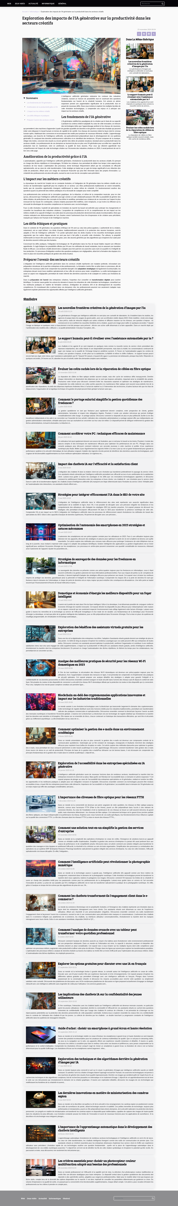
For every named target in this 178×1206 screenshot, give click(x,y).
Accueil (25, 12)
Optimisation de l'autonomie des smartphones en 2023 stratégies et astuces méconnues (101, 526)
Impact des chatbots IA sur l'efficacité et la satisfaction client (98, 464)
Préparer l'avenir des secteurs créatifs (40, 120)
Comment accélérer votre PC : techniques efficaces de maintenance (101, 433)
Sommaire (32, 98)
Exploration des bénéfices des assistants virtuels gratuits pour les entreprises (100, 628)
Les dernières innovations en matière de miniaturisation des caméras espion (103, 1094)
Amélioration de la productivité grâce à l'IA (42, 107)
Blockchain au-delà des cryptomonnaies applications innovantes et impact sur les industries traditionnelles (101, 696)
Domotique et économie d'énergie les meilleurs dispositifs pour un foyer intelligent (104, 594)
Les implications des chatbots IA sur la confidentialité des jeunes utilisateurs (100, 996)
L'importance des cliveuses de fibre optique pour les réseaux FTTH (101, 797)
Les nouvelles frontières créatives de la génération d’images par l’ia (140, 63)
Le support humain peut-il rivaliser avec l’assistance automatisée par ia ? (140, 97)
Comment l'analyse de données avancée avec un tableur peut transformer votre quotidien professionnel (97, 931)
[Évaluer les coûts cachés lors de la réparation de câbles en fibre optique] (140, 117)
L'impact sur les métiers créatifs (38, 111)
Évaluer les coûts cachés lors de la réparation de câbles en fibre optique (140, 130)
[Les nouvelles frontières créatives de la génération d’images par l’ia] (140, 51)
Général (62, 4)
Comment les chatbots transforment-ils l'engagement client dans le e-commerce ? (103, 897)
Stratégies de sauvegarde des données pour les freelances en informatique (97, 560)
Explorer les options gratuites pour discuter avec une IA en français (102, 964)
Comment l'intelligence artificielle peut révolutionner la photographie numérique (104, 863)
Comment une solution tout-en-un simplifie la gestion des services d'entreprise (100, 829)
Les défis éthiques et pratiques (38, 116)
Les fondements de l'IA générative (39, 103)
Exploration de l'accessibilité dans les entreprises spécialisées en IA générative (101, 765)
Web (9, 4)
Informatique (48, 4)
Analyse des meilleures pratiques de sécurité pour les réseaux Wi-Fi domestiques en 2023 (102, 662)
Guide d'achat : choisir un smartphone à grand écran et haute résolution (105, 1028)
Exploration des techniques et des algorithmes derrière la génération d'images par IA (103, 1060)
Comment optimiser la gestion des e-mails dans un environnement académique (101, 731)
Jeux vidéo (20, 4)
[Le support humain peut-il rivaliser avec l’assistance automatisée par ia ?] (140, 84)
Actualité (33, 4)
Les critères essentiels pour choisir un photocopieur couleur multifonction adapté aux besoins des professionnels (97, 1162)
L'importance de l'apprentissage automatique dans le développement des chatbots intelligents (105, 1128)
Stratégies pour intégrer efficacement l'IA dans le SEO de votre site (101, 494)
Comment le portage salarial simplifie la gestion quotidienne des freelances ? (100, 401)
